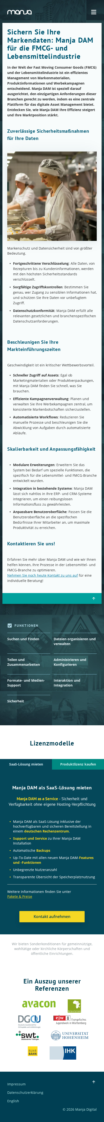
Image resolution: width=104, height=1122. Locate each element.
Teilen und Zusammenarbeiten (23, 662)
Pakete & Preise (19, 896)
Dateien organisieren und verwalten (75, 641)
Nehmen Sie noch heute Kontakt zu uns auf (42, 575)
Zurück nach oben (94, 598)
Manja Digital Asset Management (19, 12)
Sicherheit (15, 701)
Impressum (16, 1084)
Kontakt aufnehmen (52, 916)
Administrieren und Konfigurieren (70, 662)
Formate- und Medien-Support (26, 682)
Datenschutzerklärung (25, 1093)
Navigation (94, 12)
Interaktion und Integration (67, 682)
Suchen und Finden (23, 639)
